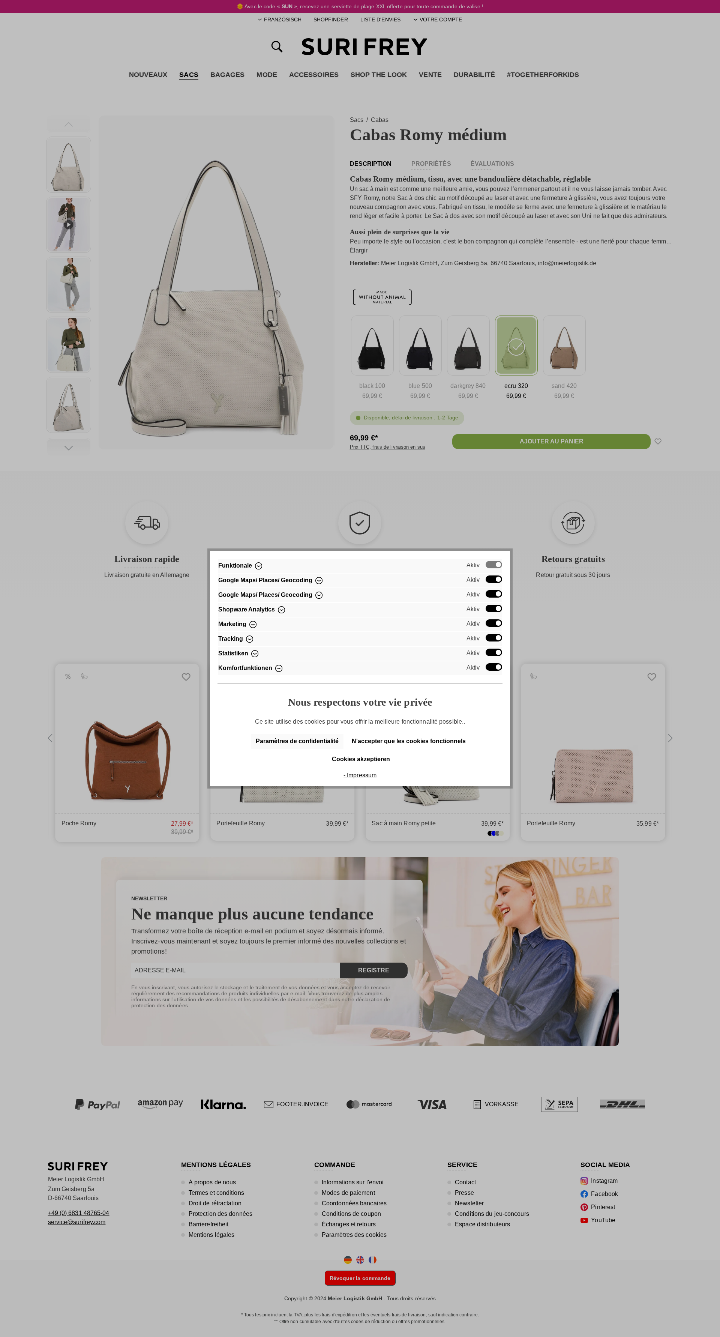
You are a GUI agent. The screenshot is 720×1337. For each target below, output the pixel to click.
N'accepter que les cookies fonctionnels (409, 741)
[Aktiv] (494, 564)
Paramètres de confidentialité (297, 741)
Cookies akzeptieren (361, 759)
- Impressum (360, 775)
